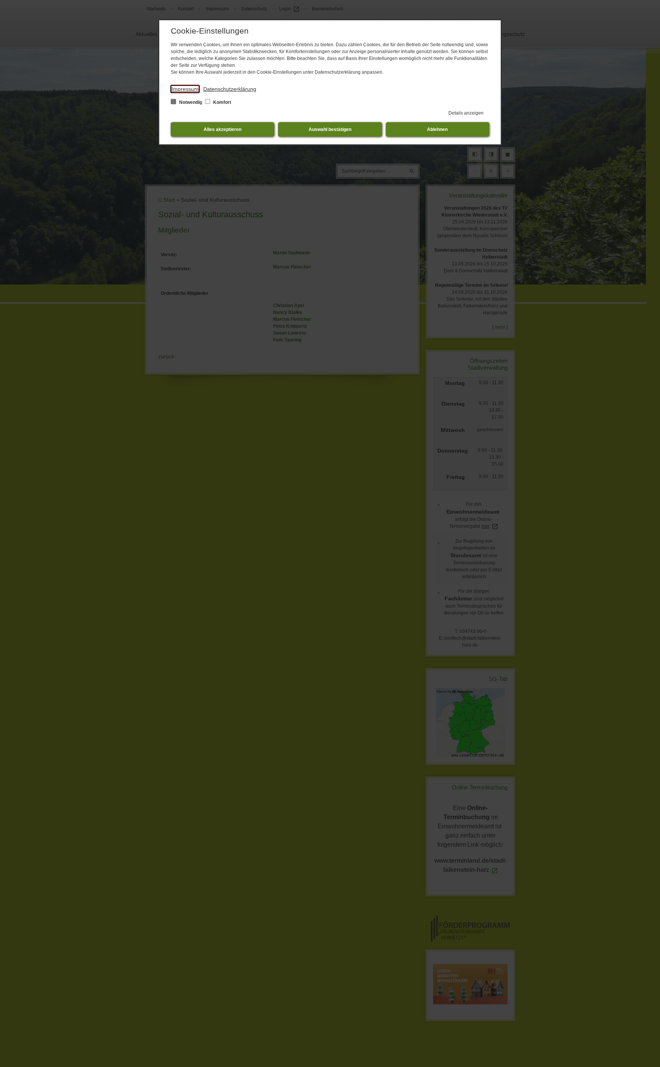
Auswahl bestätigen (330, 129)
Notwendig (190, 102)
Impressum (185, 89)
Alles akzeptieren (222, 129)
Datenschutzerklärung (229, 89)
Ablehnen (437, 129)
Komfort (221, 102)
